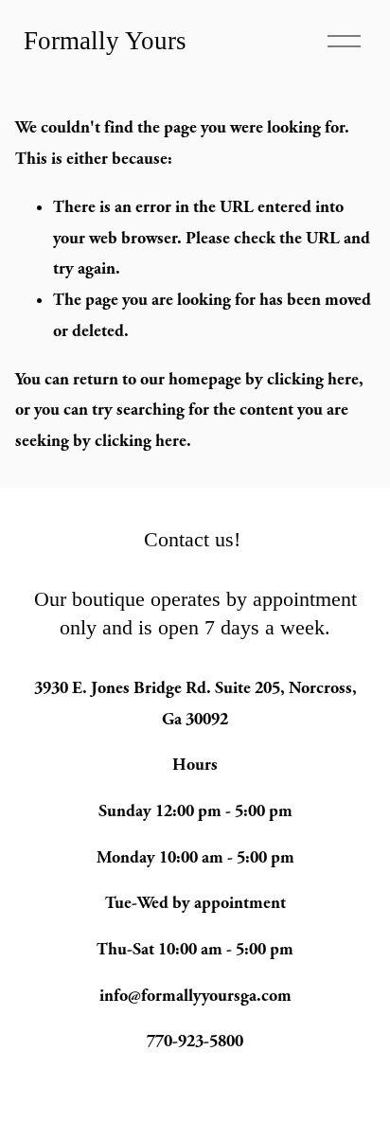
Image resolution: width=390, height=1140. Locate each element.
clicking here (313, 379)
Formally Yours (105, 41)
